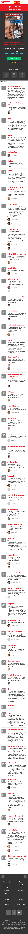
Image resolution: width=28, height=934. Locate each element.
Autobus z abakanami (14, 763)
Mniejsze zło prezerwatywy (16, 447)
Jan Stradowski (14, 597)
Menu (9, 689)
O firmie (7, 899)
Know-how (10, 538)
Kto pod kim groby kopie (15, 746)
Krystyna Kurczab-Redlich (16, 655)
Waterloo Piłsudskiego (14, 524)
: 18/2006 (14, 9)
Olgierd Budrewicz (14, 470)
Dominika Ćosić (14, 625)
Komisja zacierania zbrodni (16, 325)
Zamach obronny (12, 509)
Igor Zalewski (14, 223)
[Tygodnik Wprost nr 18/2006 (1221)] (14, 26)
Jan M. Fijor (13, 334)
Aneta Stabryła (14, 291)
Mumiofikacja (11, 779)
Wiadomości (7, 882)
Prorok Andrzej (12, 311)
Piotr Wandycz (14, 503)
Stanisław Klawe (14, 850)
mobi (22, 76)
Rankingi (7, 894)
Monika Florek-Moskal (15, 567)
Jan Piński (13, 305)
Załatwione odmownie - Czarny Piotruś (15, 375)
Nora (9, 713)
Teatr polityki (11, 476)
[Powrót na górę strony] (25, 876)
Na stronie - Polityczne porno (15, 104)
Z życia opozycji (12, 229)
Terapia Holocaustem (14, 675)
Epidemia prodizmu (13, 620)
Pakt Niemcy (11, 645)
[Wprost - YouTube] (19, 912)
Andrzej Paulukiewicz (15, 846)
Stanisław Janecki (15, 112)
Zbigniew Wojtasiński (15, 563)
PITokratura (11, 392)
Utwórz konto (14, 58)
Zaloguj (14, 63)
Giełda (9, 340)
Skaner (9, 119)
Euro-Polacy (11, 418)
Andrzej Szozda (14, 287)
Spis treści (6, 42)
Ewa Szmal (13, 489)
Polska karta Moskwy (14, 631)
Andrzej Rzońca (14, 440)
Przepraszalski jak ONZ (15, 730)
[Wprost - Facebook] (8, 912)
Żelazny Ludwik (12, 279)
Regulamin (7, 904)
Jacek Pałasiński (14, 456)
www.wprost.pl (13, 930)
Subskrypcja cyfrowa (17, 44)
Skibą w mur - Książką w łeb (16, 856)
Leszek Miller (13, 428)
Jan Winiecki (13, 386)
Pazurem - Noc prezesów (15, 816)
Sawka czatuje (12, 152)
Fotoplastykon (12, 268)
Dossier (9, 135)
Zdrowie (7, 885)
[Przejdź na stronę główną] (0, 2)
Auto (7, 888)
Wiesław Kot (13, 787)
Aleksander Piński (14, 365)
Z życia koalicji (12, 204)
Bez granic (10, 604)
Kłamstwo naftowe (13, 357)
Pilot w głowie (12, 555)
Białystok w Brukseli (14, 661)
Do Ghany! (10, 434)
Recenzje (10, 706)
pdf (6, 76)
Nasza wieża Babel (13, 573)
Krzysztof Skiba (14, 864)
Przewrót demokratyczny (15, 495)
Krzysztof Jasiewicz (15, 639)
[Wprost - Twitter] (14, 912)
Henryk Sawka (14, 155)
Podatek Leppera (13, 406)
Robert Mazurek (14, 219)
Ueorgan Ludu (12, 830)
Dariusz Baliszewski (15, 518)
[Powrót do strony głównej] (2, 876)
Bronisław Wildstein (15, 810)
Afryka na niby (12, 462)
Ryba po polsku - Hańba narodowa (15, 188)
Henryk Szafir (14, 683)
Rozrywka (7, 891)
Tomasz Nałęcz (14, 262)
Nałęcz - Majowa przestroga (16, 254)
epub (14, 76)
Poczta (9, 171)
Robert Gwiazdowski (15, 412)
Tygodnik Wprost (14, 6)
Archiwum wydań (15, 42)
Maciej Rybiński (14, 198)
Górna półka (11, 793)
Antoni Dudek (14, 532)
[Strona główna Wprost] (5, 2)
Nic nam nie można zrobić (15, 297)
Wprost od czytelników (14, 86)
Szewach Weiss (14, 485)
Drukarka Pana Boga (14, 588)
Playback (10, 161)
